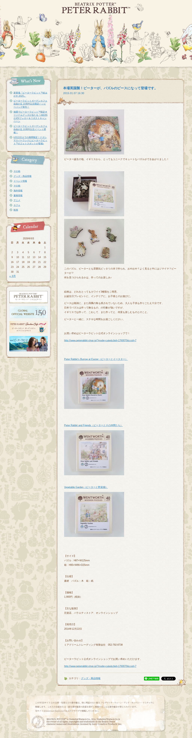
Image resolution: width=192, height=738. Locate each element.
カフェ (17, 205)
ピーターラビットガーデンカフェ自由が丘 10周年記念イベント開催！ (30, 129)
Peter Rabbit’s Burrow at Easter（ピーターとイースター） (96, 359)
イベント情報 (20, 181)
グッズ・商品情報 (23, 176)
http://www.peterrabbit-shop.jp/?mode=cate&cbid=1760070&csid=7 (100, 340)
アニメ (17, 200)
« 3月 (12, 276)
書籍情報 (18, 195)
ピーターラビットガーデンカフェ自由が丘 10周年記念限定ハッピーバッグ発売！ (30, 104)
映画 (16, 210)
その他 (17, 171)
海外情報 (18, 190)
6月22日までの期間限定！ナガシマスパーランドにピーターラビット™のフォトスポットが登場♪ (30, 140)
